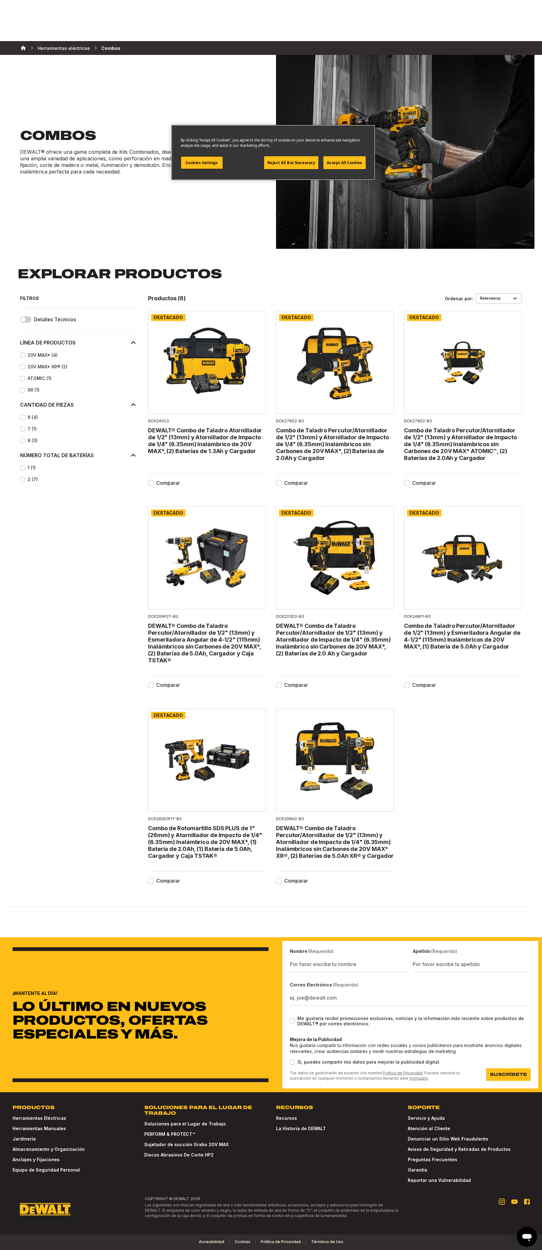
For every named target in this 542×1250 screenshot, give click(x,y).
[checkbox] (22, 355)
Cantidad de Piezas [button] (47, 405)
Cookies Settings (202, 162)
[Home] (23, 48)
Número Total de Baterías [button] (57, 455)
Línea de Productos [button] (48, 342)
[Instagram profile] (502, 1202)
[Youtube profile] (514, 1202)
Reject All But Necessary (291, 162)
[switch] (25, 319)
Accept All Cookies (344, 162)
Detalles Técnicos (55, 320)
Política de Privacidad (402, 1073)
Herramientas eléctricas (64, 48)
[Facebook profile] (527, 1202)
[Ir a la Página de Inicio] (45, 1209)
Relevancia (490, 298)
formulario (418, 1078)
